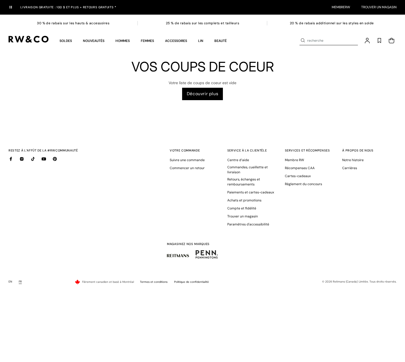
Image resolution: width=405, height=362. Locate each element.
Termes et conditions (154, 282)
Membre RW (294, 160)
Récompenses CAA (300, 168)
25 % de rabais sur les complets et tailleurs (202, 23)
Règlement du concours (303, 184)
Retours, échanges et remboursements (243, 182)
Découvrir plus (202, 94)
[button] (66, 40)
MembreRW (341, 7)
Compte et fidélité (241, 208)
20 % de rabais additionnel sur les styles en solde (332, 23)
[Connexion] (367, 40)
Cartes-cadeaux (298, 176)
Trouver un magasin (378, 7)
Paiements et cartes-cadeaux (250, 192)
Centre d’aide (238, 160)
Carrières (349, 168)
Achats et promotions (244, 200)
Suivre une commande (187, 160)
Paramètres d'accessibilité (248, 224)
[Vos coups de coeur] (379, 40)
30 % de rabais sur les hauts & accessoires (73, 23)
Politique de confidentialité (191, 282)
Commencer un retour (187, 168)
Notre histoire (353, 160)
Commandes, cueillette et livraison (247, 169)
